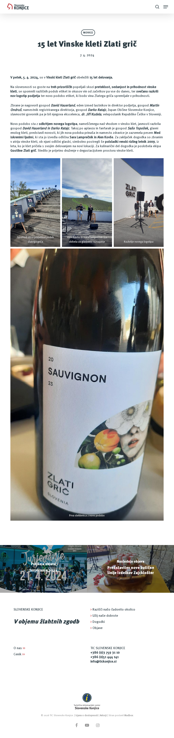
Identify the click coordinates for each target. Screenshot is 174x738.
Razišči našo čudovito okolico (112, 609)
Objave (96, 628)
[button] (165, 7)
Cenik (19, 654)
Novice (88, 32)
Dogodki (97, 622)
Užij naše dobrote (104, 616)
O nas (19, 648)
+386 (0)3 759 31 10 (105, 652)
